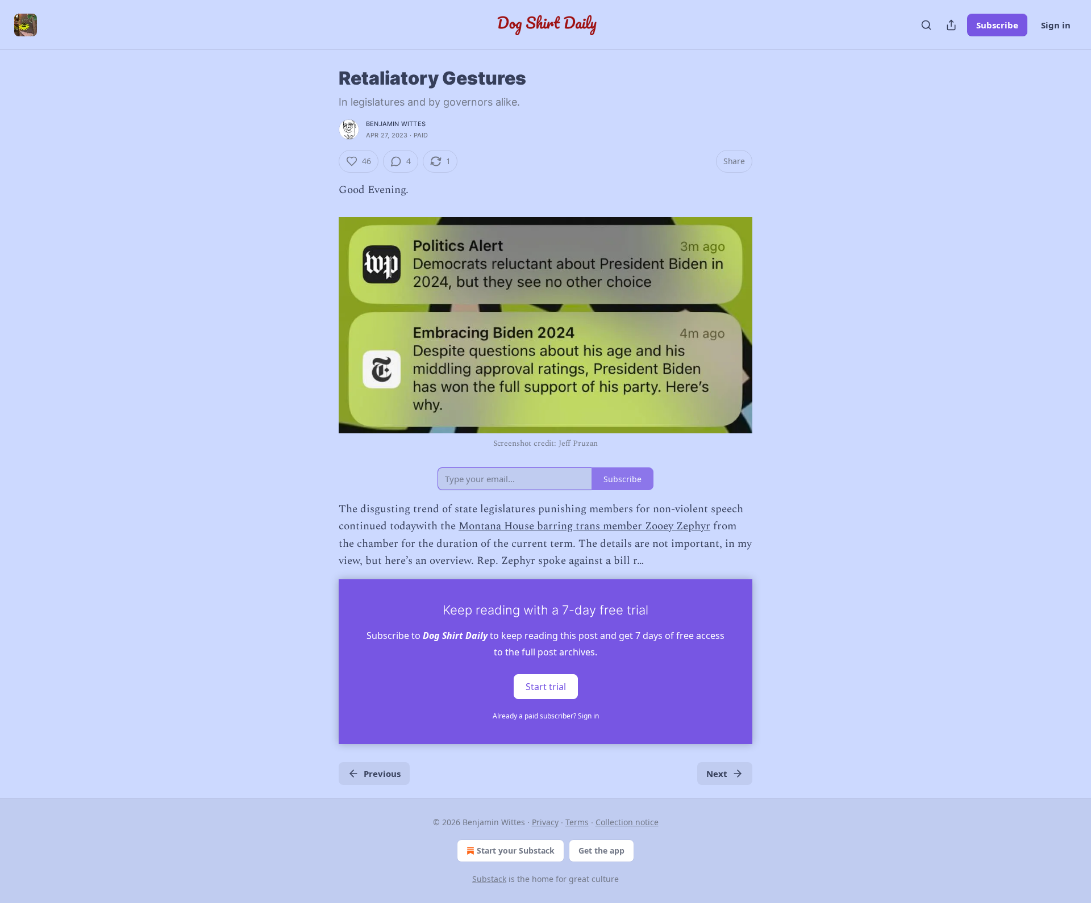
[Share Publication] (951, 25)
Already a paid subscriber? (546, 716)
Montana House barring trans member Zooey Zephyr (584, 526)
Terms (577, 822)
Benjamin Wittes (396, 124)
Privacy (545, 822)
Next (716, 773)
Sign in (1056, 25)
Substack (489, 878)
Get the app (601, 850)
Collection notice (627, 822)
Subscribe (997, 25)
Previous (382, 773)
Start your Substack (516, 850)
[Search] (926, 25)
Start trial (546, 686)
